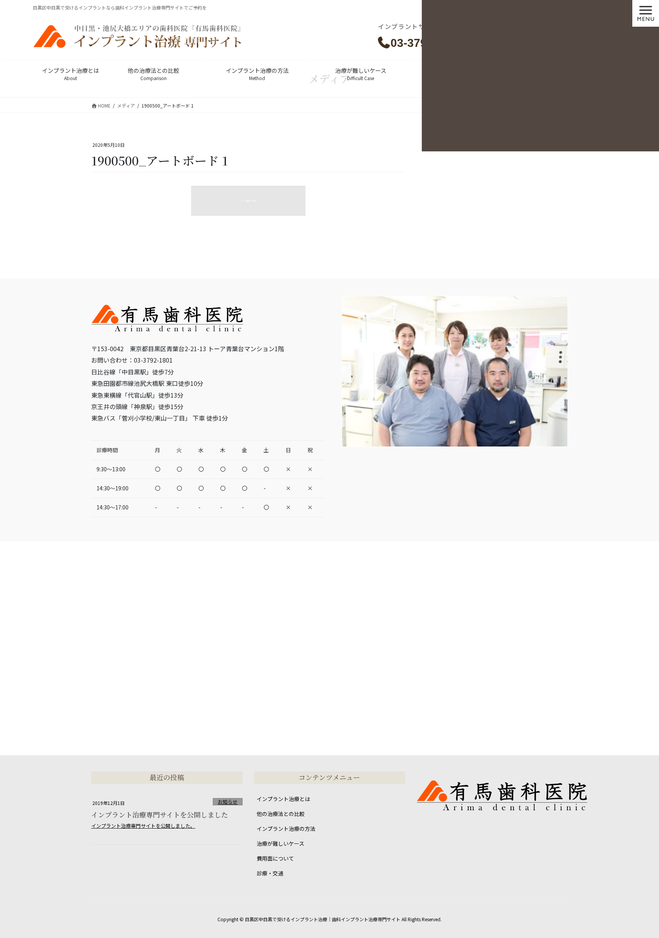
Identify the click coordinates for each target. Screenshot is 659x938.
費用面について (275, 858)
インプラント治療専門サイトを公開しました (159, 814)
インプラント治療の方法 (286, 828)
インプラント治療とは (283, 799)
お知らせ (228, 801)
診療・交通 (270, 873)
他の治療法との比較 (281, 814)
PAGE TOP (637, 902)
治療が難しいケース (280, 843)
